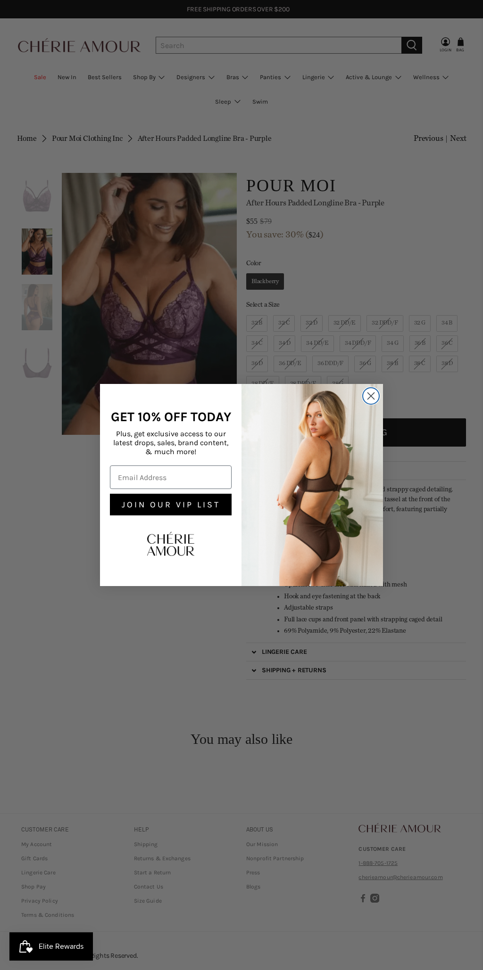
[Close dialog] (371, 396)
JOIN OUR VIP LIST (171, 504)
